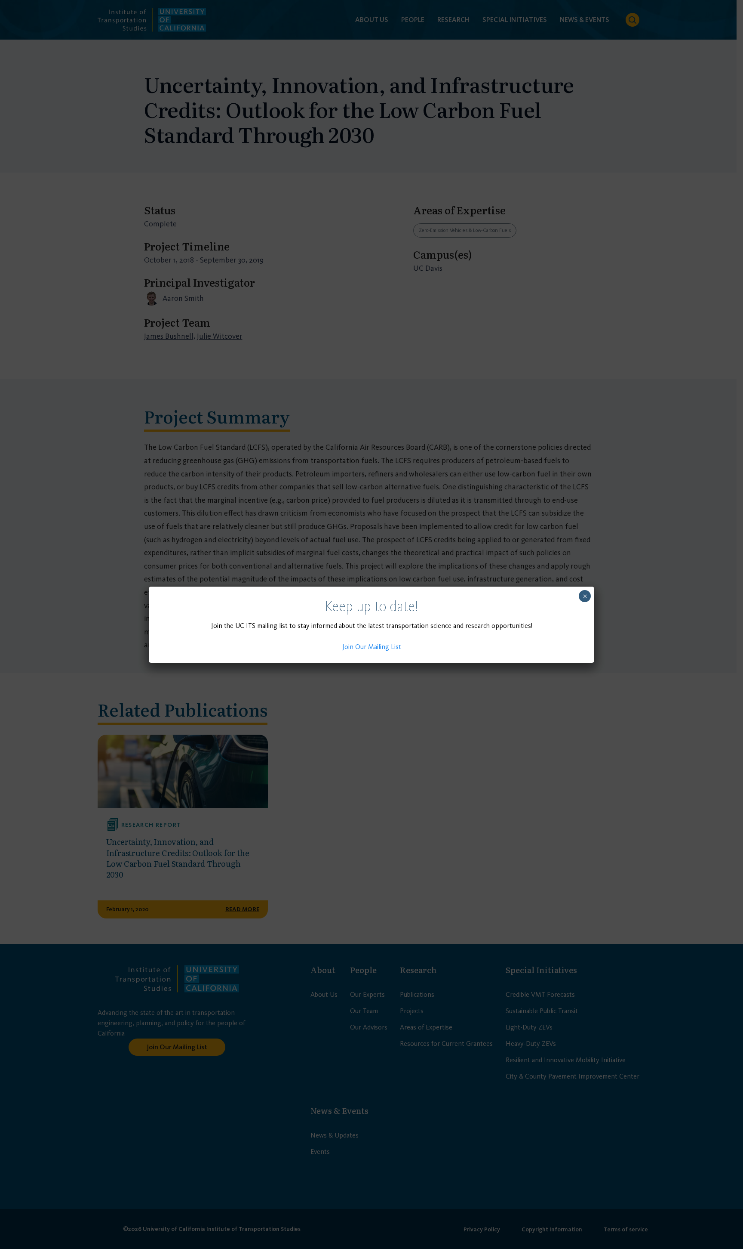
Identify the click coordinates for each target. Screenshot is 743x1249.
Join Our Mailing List (371, 647)
